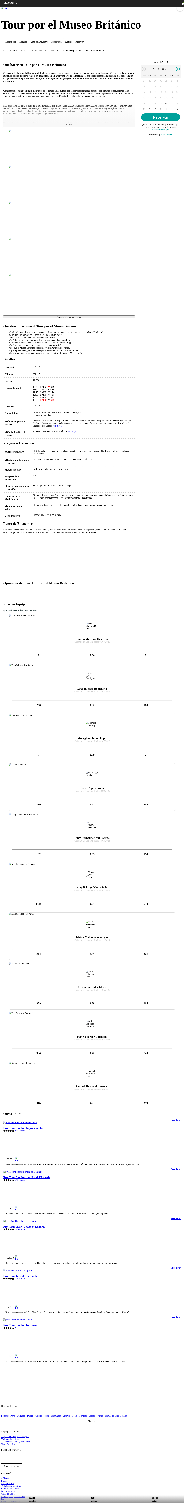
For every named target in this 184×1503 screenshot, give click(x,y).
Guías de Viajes (8, 1494)
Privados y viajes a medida (159, 8)
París (12, 1416)
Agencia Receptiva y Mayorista (15, 1441)
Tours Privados (8, 1444)
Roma (46, 1416)
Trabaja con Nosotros (11, 1486)
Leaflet (131, 577)
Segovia (66, 1416)
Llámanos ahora (11, 1466)
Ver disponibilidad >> (168, 1158)
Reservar (160, 117)
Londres (5, 1416)
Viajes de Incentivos (10, 1439)
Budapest (21, 1416)
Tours (121, 8)
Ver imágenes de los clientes (69, 317)
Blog (142, 8)
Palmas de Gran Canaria (116, 1416)
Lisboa (92, 1416)
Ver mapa (57, 426)
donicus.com (166, 134)
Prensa (4, 1481)
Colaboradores (7, 1483)
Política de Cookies (10, 1488)
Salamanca (56, 1416)
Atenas (100, 1416)
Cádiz (74, 1416)
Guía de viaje (132, 8)
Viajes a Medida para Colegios (15, 1436)
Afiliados (5, 1478)
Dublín (30, 1416)
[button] (7, 539)
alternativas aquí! (160, 129)
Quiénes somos (8, 1491)
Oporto (38, 1416)
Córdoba (83, 1416)
